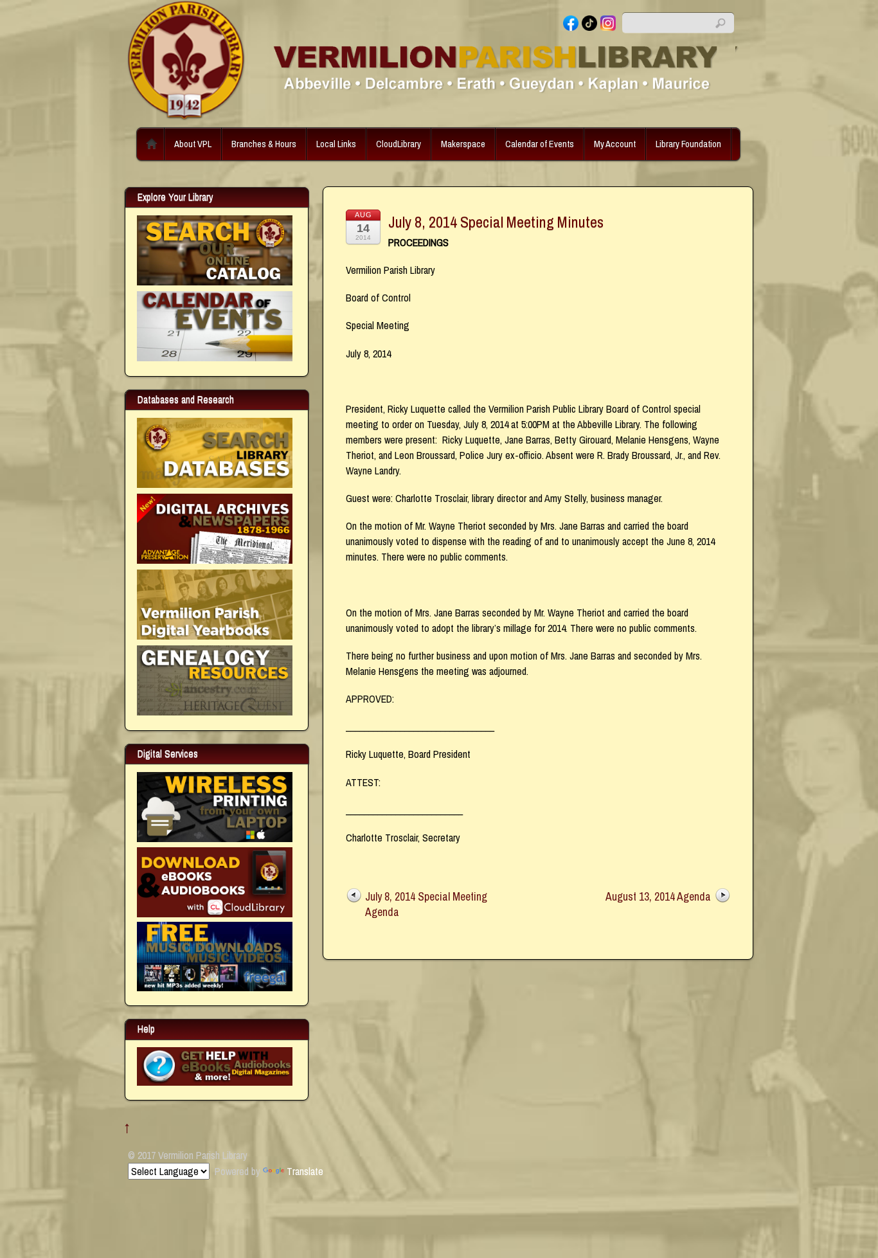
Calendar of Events (539, 144)
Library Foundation (688, 144)
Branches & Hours (263, 144)
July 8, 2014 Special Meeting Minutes (496, 221)
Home (151, 144)
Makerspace (463, 144)
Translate (305, 1171)
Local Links (336, 144)
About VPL (192, 144)
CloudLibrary (398, 144)
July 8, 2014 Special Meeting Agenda (426, 904)
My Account (615, 144)
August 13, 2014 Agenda (658, 896)
